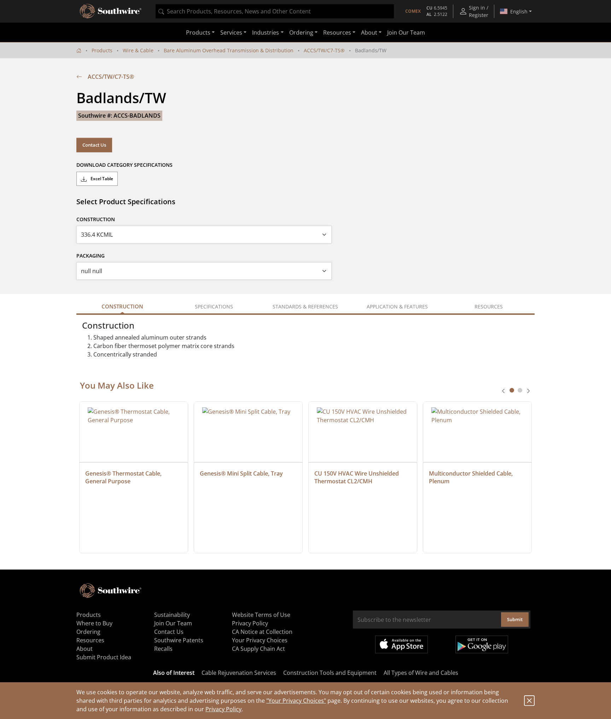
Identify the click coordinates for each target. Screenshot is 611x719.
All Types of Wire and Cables (421, 673)
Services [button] (231, 32)
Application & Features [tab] (397, 306)
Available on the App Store (401, 644)
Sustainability (172, 615)
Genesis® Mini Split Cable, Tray (241, 473)
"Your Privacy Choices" (296, 701)
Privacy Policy (223, 709)
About (84, 649)
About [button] (369, 32)
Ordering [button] (301, 32)
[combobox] (275, 11)
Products (102, 50)
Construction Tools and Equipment (330, 673)
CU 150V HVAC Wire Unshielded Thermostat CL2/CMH (357, 477)
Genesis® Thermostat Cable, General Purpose (124, 477)
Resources (90, 640)
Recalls (163, 649)
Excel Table (101, 179)
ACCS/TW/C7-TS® (324, 50)
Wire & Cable (138, 50)
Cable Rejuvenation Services (239, 673)
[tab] (512, 390)
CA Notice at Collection (262, 632)
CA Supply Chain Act (258, 649)
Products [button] (198, 32)
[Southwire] (111, 11)
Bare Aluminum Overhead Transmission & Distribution (228, 50)
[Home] (78, 50)
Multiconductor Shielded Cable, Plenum (471, 477)
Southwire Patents (178, 640)
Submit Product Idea (103, 657)
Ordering (88, 632)
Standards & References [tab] (305, 306)
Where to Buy (94, 623)
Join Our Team (406, 32)
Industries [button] (265, 32)
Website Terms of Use (261, 615)
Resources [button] (337, 32)
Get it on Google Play (481, 644)
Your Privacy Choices (259, 640)
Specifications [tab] (214, 306)
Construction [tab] (122, 306)
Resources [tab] (489, 306)
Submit (515, 619)
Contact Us (94, 145)
